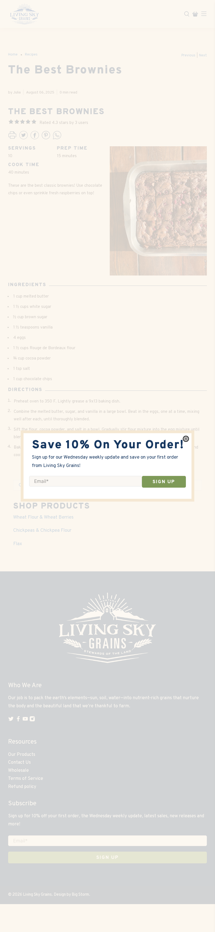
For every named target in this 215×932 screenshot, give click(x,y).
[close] (186, 439)
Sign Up (164, 482)
